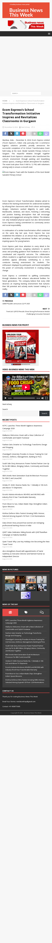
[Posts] (10, 612)
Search (5, 409)
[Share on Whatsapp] (40, 134)
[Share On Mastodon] (46, 134)
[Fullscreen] (46, 398)
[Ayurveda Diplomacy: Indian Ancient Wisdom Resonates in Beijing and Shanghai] (31, 579)
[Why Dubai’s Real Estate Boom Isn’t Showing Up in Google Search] (10, 587)
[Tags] (26, 612)
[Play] (5, 398)
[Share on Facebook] (5, 134)
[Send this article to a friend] (29, 134)
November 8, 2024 (11, 127)
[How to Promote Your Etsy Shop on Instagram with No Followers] (42, 587)
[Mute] (42, 398)
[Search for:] (26, 93)
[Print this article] (34, 134)
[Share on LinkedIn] (17, 134)
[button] (48, 34)
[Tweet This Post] (11, 134)
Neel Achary (25, 127)
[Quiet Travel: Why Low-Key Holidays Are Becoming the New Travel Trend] (10, 579)
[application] (26, 387)
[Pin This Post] (23, 134)
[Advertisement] (26, 63)
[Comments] (42, 612)
